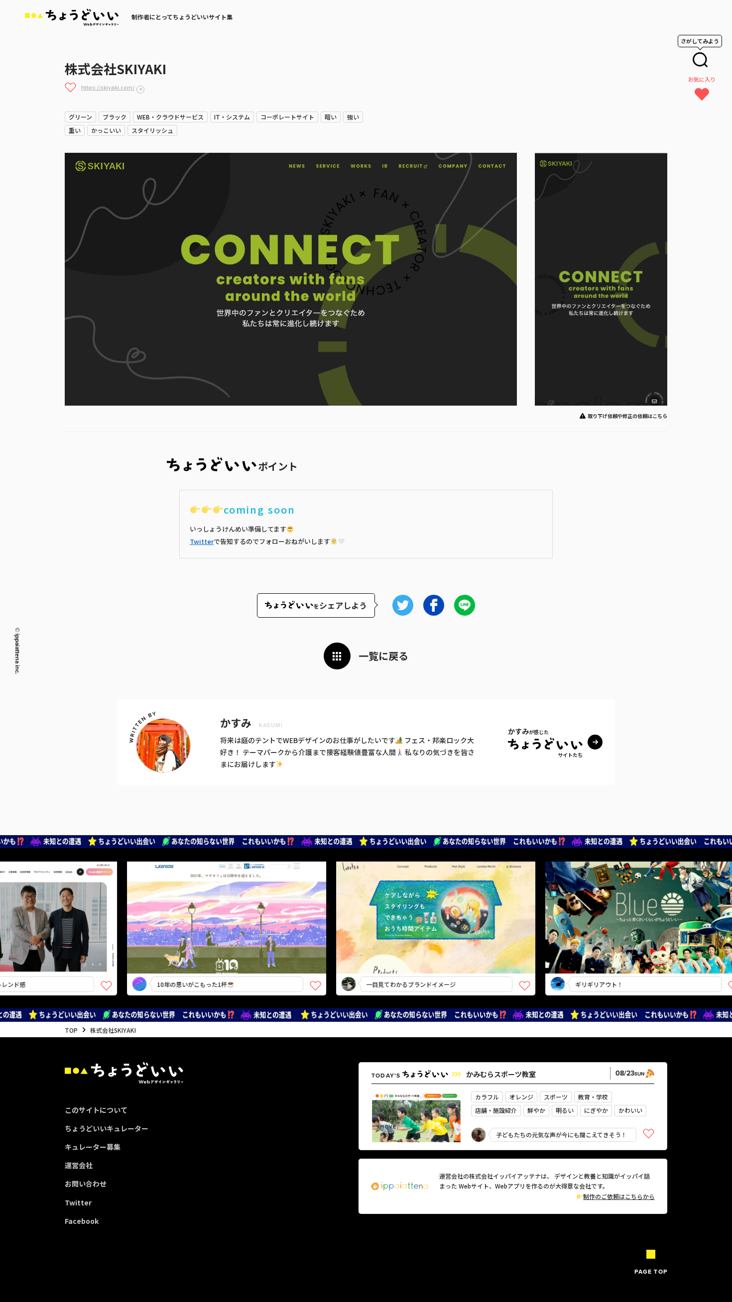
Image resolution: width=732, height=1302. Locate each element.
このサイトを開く (201, 935)
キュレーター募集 (93, 1147)
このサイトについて (96, 1110)
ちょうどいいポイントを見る (204, 903)
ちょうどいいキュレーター (106, 1128)
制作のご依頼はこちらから (619, 1196)
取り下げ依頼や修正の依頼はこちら (627, 416)
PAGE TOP (650, 1271)
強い (353, 116)
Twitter (202, 541)
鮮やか (536, 1110)
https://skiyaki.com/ (107, 87)
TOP (71, 1030)
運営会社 (79, 1165)
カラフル (487, 1096)
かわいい (630, 1110)
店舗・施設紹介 (496, 1110)
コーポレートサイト (287, 116)
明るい (565, 1110)
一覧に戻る (383, 656)
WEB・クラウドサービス (170, 116)
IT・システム (232, 116)
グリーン (80, 116)
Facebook (82, 1221)
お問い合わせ (86, 1184)
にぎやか (596, 1110)
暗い (331, 116)
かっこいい (106, 130)
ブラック (114, 116)
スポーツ (556, 1096)
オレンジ (521, 1096)
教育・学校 (593, 1096)
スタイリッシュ (152, 130)
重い (75, 130)
